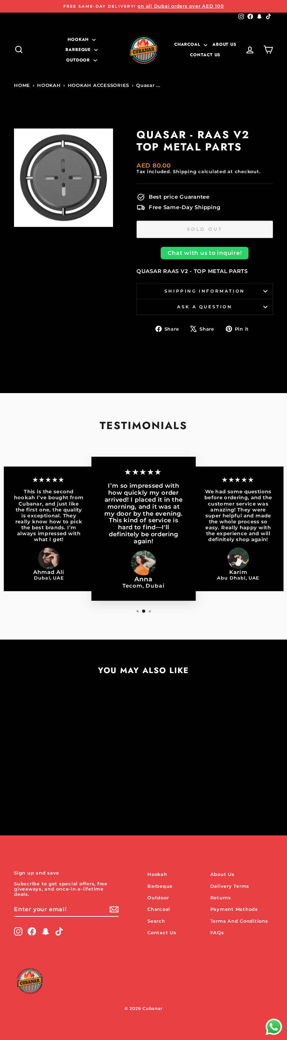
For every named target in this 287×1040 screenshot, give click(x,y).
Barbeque (78, 49)
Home (22, 85)
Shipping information (204, 291)
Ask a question (204, 306)
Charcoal (188, 44)
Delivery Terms (230, 886)
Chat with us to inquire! (204, 253)
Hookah (79, 39)
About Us (224, 44)
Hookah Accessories (99, 85)
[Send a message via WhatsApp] (274, 1027)
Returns (220, 897)
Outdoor (79, 60)
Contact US (205, 55)
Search (156, 921)
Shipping (184, 171)
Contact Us (161, 932)
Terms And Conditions (239, 921)
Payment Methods (234, 909)
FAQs (217, 932)
